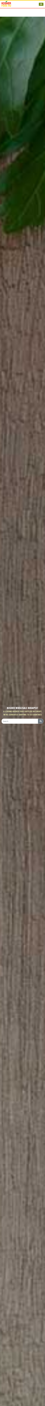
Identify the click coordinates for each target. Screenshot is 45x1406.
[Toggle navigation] (41, 4)
